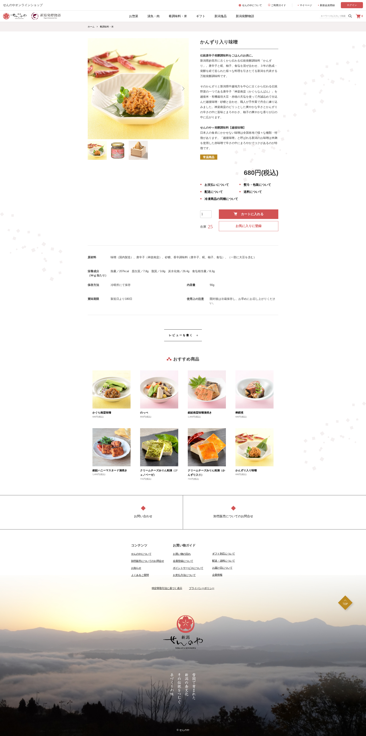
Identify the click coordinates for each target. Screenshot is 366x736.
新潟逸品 (220, 16)
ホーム (91, 26)
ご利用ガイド (278, 5)
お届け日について (222, 567)
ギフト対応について (223, 553)
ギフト (200, 16)
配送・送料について (223, 560)
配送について (214, 191)
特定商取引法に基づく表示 (167, 588)
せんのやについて (252, 5)
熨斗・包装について (257, 184)
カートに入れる (252, 214)
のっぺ (144, 412)
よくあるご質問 (140, 575)
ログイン (352, 5)
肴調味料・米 (178, 16)
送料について (253, 191)
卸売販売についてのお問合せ (147, 560)
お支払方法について (184, 575)
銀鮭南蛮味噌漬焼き (200, 412)
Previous (93, 89)
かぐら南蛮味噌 (101, 412)
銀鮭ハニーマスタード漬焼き (109, 470)
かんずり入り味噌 (246, 470)
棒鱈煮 (239, 412)
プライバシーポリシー (201, 588)
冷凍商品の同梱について (221, 198)
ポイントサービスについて (188, 567)
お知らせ (136, 567)
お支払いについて (217, 184)
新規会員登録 (327, 5)
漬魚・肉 (153, 16)
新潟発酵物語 (245, 16)
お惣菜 (133, 16)
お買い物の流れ (182, 553)
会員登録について (183, 560)
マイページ (306, 5)
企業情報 (217, 574)
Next (183, 89)
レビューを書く (181, 335)
